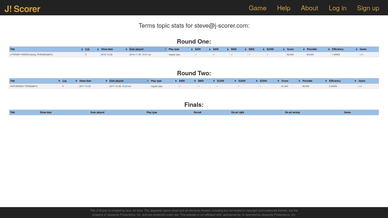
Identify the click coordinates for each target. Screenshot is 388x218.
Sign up (368, 7)
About (309, 7)
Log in (338, 7)
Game (258, 7)
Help (283, 7)
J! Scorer (22, 8)
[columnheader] (46, 49)
